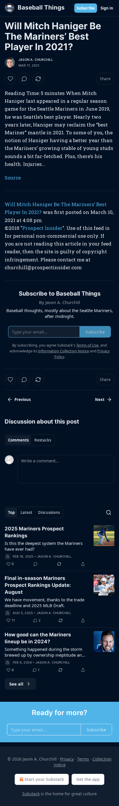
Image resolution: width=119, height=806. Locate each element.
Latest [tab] (26, 512)
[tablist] (30, 440)
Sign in (107, 8)
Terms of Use (87, 345)
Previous (22, 399)
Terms (83, 759)
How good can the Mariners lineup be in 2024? (38, 638)
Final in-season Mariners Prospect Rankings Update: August (38, 585)
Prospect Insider (42, 228)
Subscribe (86, 8)
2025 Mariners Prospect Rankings (34, 532)
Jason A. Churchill (35, 60)
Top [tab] (11, 512)
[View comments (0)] (24, 79)
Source (13, 177)
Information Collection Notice (63, 350)
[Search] (108, 512)
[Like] (10, 79)
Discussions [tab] (49, 512)
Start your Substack (44, 779)
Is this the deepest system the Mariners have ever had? (44, 546)
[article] (59, 546)
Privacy (67, 759)
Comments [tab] (18, 440)
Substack (31, 793)
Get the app (88, 779)
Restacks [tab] (42, 440)
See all (16, 684)
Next (100, 399)
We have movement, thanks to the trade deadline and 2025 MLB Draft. (44, 602)
